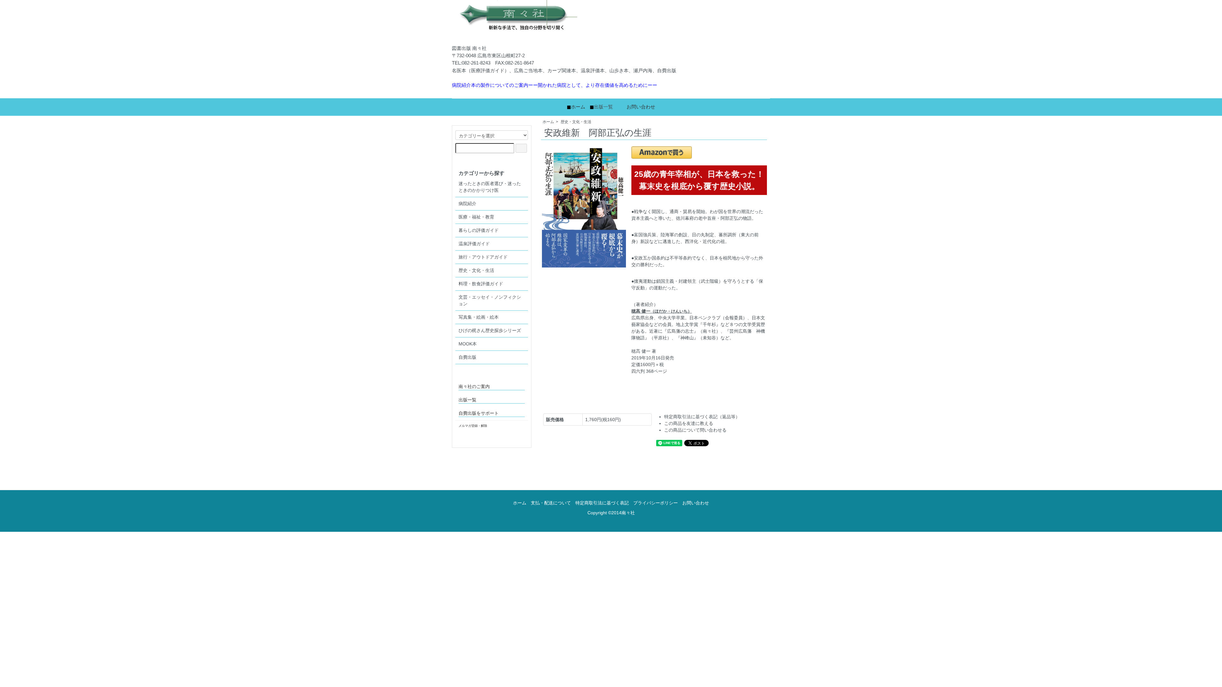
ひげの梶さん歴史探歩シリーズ (490, 330)
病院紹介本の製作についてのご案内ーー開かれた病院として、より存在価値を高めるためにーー (554, 85)
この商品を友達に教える (688, 423)
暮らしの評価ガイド (479, 230)
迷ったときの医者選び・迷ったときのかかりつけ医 (490, 187)
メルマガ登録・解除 (473, 425)
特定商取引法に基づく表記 (602, 502)
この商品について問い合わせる (695, 430)
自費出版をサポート (479, 413)
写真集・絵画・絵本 (479, 317)
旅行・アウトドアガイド (483, 257)
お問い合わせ (641, 106)
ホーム (578, 106)
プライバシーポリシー (655, 502)
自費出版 (467, 357)
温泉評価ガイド (474, 243)
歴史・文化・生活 (576, 122)
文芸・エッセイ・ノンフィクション (490, 300)
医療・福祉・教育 (476, 216)
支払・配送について (551, 502)
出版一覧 (603, 106)
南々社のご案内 (474, 386)
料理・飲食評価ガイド (481, 283)
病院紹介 (467, 203)
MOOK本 (468, 343)
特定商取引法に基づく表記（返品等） (702, 416)
